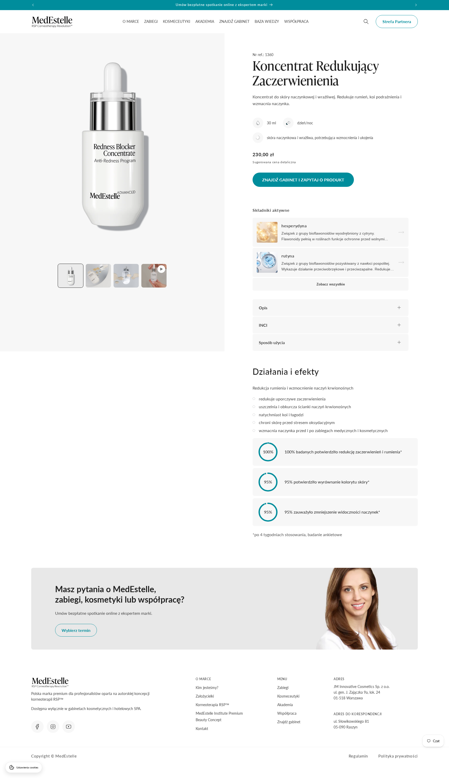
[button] (131, 21)
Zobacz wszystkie (330, 284)
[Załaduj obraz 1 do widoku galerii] (70, 276)
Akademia (285, 704)
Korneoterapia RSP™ (212, 704)
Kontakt (202, 728)
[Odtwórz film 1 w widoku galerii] (154, 276)
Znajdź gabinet (288, 722)
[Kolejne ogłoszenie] (416, 5)
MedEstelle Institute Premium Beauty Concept (219, 716)
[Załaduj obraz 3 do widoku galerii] (126, 276)
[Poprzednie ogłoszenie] (33, 5)
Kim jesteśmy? (207, 687)
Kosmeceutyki (288, 696)
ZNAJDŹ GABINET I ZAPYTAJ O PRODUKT (303, 179)
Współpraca (286, 713)
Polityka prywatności (398, 756)
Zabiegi (282, 687)
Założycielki (205, 696)
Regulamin (358, 756)
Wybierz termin (76, 630)
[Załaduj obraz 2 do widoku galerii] (98, 276)
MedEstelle (66, 756)
